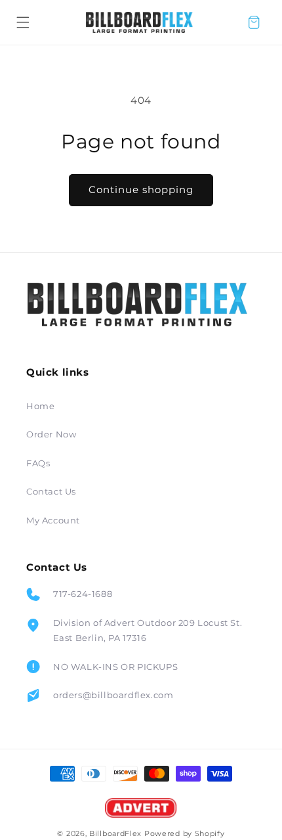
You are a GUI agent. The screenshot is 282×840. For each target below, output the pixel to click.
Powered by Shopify (184, 833)
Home (40, 406)
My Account (53, 520)
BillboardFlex (115, 833)
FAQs (38, 463)
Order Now (51, 434)
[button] (23, 22)
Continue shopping (141, 189)
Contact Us (51, 491)
